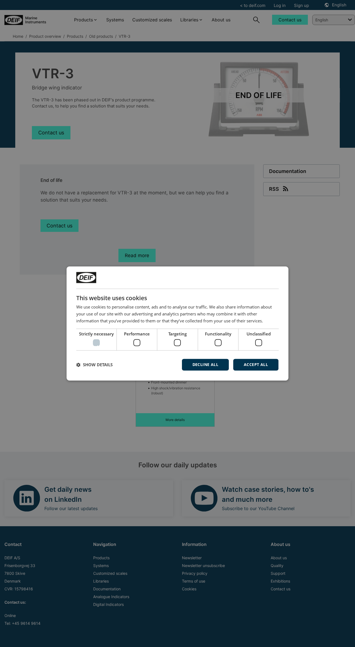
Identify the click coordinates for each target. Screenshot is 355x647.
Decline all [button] (205, 364)
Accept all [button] (256, 364)
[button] (94, 365)
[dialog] (177, 323)
